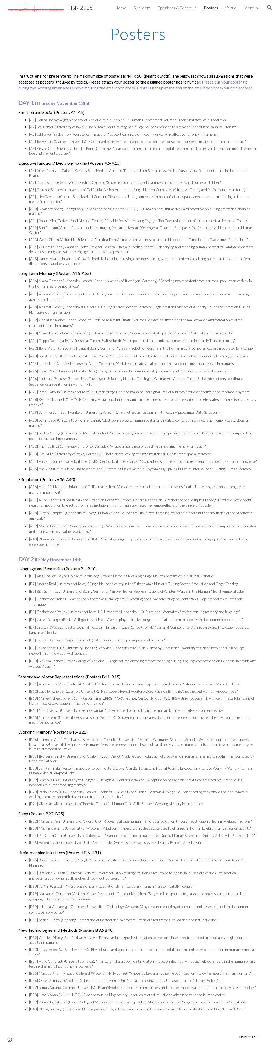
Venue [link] (231, 7)
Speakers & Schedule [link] (177, 7)
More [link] (249, 7)
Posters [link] (211, 7)
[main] (138, 34)
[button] (269, 7)
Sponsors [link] (142, 7)
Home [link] (120, 7)
